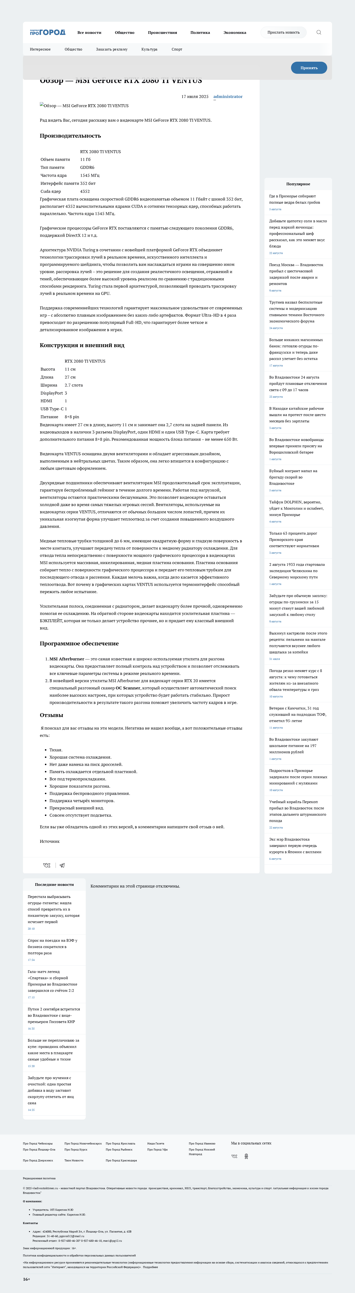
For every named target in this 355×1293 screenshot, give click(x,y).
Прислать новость (284, 32)
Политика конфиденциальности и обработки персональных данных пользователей (79, 1255)
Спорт (177, 49)
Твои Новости (73, 1160)
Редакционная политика (39, 1178)
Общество (125, 32)
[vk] (47, 865)
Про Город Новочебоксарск (83, 1143)
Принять (309, 67)
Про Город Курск (75, 1149)
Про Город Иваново (202, 1143)
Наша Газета (155, 1143)
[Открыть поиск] (319, 32)
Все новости (89, 32)
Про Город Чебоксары (38, 1143)
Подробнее (150, 1267)
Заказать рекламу (112, 49)
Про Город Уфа (157, 1149)
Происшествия (162, 32)
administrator (228, 96)
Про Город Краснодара (121, 1160)
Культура (149, 49)
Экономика (235, 32)
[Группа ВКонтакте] (234, 1156)
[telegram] (64, 865)
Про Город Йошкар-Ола (39, 1149)
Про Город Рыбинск (119, 1149)
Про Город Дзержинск (38, 1160)
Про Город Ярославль (120, 1143)
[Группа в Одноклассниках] (246, 1156)
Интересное (40, 49)
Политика (200, 32)
